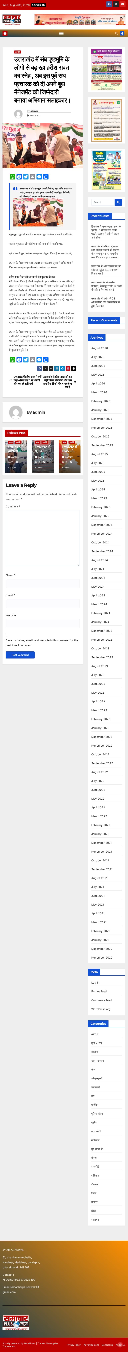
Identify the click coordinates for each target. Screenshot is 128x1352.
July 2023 (97, 675)
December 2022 (101, 736)
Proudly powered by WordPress (19, 1343)
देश (92, 1096)
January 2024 (100, 622)
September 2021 (101, 869)
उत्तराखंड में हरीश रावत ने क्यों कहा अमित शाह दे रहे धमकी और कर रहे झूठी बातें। (28, 380)
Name (10, 575)
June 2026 (98, 365)
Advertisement (91, 1345)
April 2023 (98, 701)
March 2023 (99, 710)
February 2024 (100, 613)
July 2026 (97, 357)
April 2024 (98, 595)
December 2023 (101, 630)
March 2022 (99, 816)
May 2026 (97, 374)
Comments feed (101, 1000)
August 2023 (99, 666)
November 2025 (101, 427)
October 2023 (100, 648)
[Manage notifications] (120, 1344)
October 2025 (100, 436)
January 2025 (100, 516)
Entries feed (99, 991)
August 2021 (99, 878)
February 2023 (100, 719)
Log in (95, 982)
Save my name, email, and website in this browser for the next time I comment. (42, 643)
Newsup (50, 1343)
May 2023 (97, 692)
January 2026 (100, 410)
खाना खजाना (97, 1060)
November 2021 (101, 851)
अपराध (94, 1034)
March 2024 (99, 604)
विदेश (93, 1193)
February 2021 (100, 931)
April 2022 (98, 807)
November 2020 (101, 957)
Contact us (107, 1345)
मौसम (94, 1158)
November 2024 (101, 533)
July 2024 (97, 569)
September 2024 (102, 551)
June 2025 (98, 471)
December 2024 (101, 524)
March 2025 (99, 498)
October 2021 (100, 860)
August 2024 (99, 560)
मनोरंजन (95, 1140)
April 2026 (98, 383)
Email (10, 595)
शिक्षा (93, 1211)
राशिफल (95, 1175)
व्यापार (94, 1202)
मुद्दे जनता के (97, 1149)
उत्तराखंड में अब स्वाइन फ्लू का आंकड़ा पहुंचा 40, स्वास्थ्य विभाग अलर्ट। (106, 269)
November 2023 (101, 639)
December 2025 (101, 418)
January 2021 (100, 940)
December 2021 (101, 842)
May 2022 (97, 798)
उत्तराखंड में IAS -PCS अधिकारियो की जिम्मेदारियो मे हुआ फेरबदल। (105, 302)
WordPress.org (101, 1009)
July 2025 (97, 463)
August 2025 (99, 454)
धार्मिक (94, 1105)
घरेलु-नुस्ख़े (96, 1078)
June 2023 (98, 683)
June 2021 (98, 895)
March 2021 (98, 922)
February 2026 (100, 401)
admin (34, 110)
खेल (93, 1069)
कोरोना (94, 1052)
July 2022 (97, 781)
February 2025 (100, 507)
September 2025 (102, 445)
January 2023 (100, 728)
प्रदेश (10, 442)
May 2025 (97, 480)
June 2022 (98, 789)
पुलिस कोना (97, 1113)
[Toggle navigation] (61, 33)
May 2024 (97, 586)
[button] (116, 33)
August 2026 (99, 348)
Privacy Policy (74, 1345)
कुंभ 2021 (96, 1043)
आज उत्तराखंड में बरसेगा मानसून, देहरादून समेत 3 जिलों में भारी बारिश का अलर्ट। (106, 286)
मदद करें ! (96, 1131)
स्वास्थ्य (95, 1219)
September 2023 (102, 657)
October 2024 (100, 542)
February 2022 (100, 825)
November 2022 (101, 745)
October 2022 (100, 754)
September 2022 (102, 763)
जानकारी (95, 1087)
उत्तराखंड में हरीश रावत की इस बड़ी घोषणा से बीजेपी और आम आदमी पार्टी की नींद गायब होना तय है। (57, 382)
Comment (13, 506)
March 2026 (99, 392)
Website (11, 615)
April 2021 (97, 913)
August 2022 (99, 772)
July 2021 (97, 887)
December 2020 (101, 948)
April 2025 (98, 489)
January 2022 (100, 834)
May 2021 (97, 904)
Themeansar (8, 1346)
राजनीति (17, 52)
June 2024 (98, 577)
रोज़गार (94, 1184)
